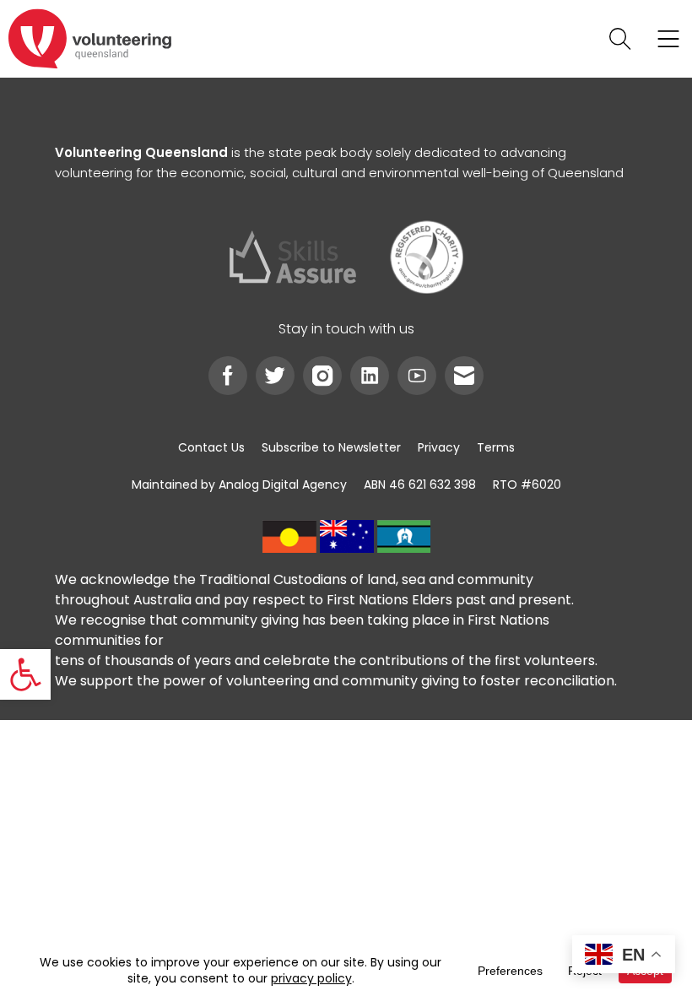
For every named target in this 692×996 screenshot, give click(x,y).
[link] (25, 674)
